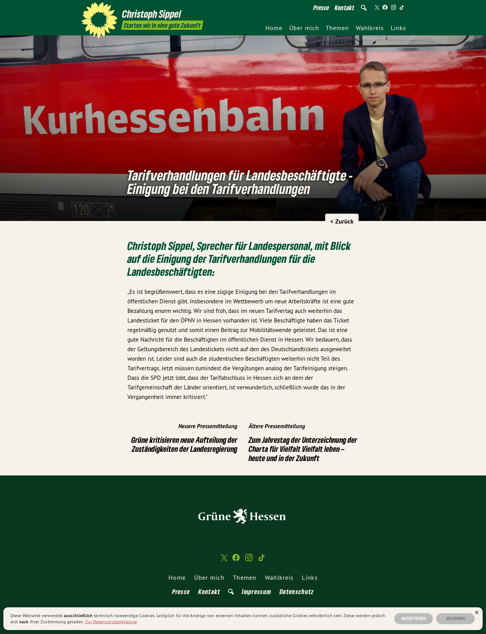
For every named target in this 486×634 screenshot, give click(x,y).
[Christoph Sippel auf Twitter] (376, 7)
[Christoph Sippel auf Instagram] (393, 7)
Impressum (256, 591)
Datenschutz (297, 591)
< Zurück (342, 221)
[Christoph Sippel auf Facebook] (385, 7)
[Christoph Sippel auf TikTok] (402, 7)
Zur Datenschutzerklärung (111, 621)
